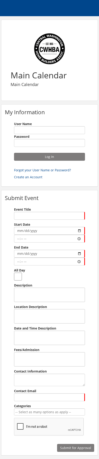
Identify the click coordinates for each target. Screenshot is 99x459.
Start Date (22, 224)
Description (23, 285)
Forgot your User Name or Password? (42, 170)
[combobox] (48, 412)
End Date (21, 247)
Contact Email (25, 391)
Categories (22, 406)
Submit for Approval (75, 448)
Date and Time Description (35, 328)
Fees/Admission (26, 350)
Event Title (22, 209)
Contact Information (30, 371)
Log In (49, 156)
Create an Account (28, 177)
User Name (23, 124)
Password (21, 136)
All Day (19, 270)
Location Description (30, 307)
